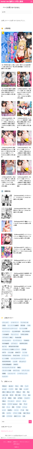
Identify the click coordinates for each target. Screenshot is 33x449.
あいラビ (4, 346)
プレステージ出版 (6, 370)
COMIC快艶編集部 (6, 364)
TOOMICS (26, 340)
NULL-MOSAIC (26, 331)
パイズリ (11, 389)
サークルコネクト (6, 340)
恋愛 (3, 416)
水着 (24, 416)
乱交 (3, 407)
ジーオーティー (14, 322)
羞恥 (13, 407)
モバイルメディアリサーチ (8, 367)
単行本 (11, 395)
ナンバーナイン (6, 331)
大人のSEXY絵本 (16, 331)
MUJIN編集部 (5, 343)
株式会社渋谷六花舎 (13, 346)
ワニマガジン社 (24, 322)
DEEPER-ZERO (23, 343)
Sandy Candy (16, 355)
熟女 (21, 404)
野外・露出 (18, 395)
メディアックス (25, 370)
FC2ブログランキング (7, 431)
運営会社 (10, 441)
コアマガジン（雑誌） (7, 337)
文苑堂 (4, 325)
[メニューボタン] (31, 1)
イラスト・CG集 (17, 413)
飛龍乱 (19, 367)
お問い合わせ (16, 444)
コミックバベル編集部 (13, 325)
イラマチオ (9, 416)
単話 (16, 389)
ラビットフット (14, 334)
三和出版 (24, 349)
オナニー (18, 401)
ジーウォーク (25, 355)
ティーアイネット (17, 340)
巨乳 (22, 386)
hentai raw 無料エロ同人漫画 (12, 1)
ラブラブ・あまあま (12, 404)
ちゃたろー (5, 376)
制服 (21, 389)
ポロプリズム (16, 370)
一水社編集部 (5, 334)
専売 (24, 392)
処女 (29, 395)
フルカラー (27, 398)
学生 (27, 410)
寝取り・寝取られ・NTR (8, 392)
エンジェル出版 (23, 328)
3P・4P (4, 398)
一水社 (28, 325)
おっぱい (4, 389)
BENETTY (17, 352)
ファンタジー (11, 401)
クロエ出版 (10, 352)
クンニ (8, 407)
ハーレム (24, 407)
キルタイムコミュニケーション (9, 328)
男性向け (4, 386)
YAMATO (16, 364)
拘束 (15, 398)
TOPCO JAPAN (24, 334)
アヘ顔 (22, 410)
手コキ (25, 404)
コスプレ (9, 413)
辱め (28, 392)
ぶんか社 (15, 361)
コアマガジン (14, 343)
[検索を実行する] (30, 421)
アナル (24, 395)
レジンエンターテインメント (18, 358)
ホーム (5, 441)
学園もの (18, 392)
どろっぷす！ (5, 322)
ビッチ (4, 410)
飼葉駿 (4, 373)
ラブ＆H (18, 407)
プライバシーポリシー (24, 441)
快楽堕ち (10, 410)
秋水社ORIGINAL (6, 361)
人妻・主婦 (5, 395)
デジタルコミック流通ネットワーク (11, 349)
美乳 (3, 413)
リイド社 (24, 352)
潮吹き (4, 401)
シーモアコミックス (22, 373)
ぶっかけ (26, 389)
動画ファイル (17, 416)
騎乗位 (9, 398)
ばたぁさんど (22, 361)
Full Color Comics (6, 355)
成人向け (11, 386)
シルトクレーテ (11, 373)
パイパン (16, 410)
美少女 (4, 404)
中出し (16, 386)
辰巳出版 (23, 325)
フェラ (26, 386)
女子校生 (20, 398)
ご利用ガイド (15, 441)
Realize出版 (18, 337)
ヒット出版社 (5, 358)
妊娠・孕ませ (26, 413)
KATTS (4, 352)
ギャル (24, 401)
